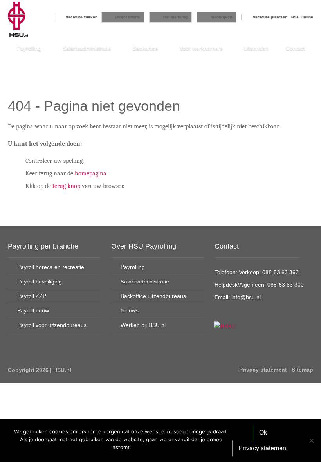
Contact (295, 48)
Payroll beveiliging (39, 281)
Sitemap (302, 369)
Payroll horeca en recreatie (50, 267)
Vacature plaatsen (270, 17)
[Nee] (311, 440)
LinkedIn (106, 369)
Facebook (78, 369)
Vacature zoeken (81, 17)
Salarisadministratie (87, 48)
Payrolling (29, 48)
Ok (263, 432)
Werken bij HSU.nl (143, 325)
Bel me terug (175, 17)
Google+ (92, 369)
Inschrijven (221, 17)
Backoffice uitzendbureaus (153, 296)
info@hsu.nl (246, 297)
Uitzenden (256, 48)
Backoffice (145, 48)
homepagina (90, 173)
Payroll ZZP (31, 296)
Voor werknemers (201, 48)
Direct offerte (127, 17)
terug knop (66, 185)
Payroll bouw (33, 310)
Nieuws (130, 310)
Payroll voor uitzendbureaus (52, 325)
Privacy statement (263, 369)
